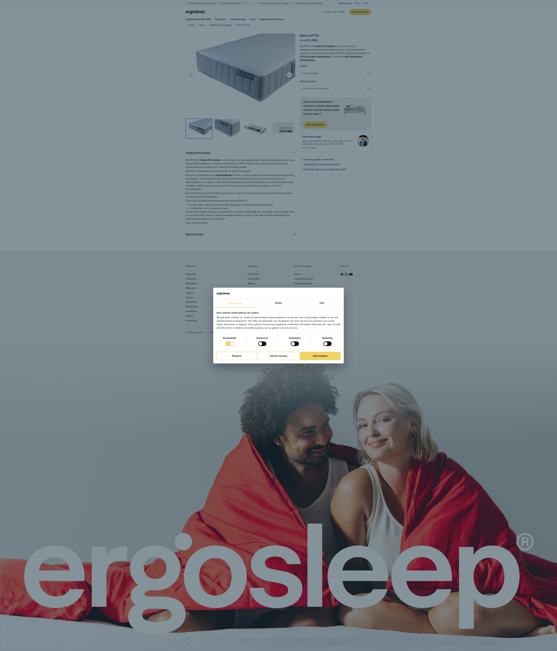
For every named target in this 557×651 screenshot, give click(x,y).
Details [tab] (278, 302)
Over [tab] (322, 302)
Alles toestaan (320, 355)
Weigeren (237, 355)
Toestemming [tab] (235, 303)
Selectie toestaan (278, 355)
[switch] (262, 343)
